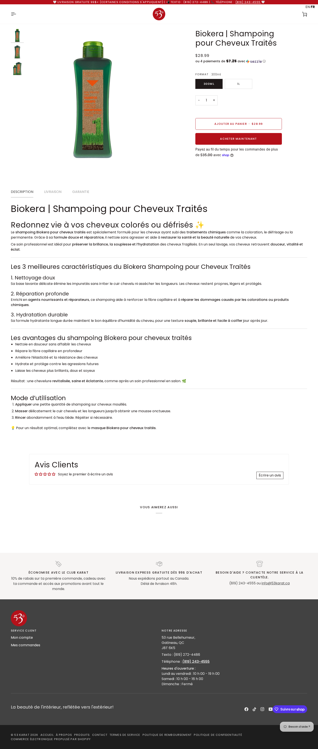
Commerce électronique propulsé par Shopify (51, 739)
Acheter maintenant (238, 139)
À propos (64, 735)
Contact (100, 735)
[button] (238, 61)
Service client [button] (24, 631)
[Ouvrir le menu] (17, 14)
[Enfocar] (34, 154)
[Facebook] (246, 709)
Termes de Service (125, 735)
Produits (82, 735)
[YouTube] (271, 709)
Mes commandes (25, 645)
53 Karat (21, 735)
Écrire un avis (270, 475)
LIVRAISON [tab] (52, 191)
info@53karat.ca (276, 583)
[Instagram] (262, 709)
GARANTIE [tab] (80, 191)
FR (313, 6)
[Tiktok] (254, 709)
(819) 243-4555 (248, 2)
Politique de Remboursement (167, 735)
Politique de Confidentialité (218, 735)
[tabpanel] (159, 317)
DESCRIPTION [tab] (22, 191)
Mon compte (22, 637)
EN (307, 6)
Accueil (47, 735)
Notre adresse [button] (174, 631)
